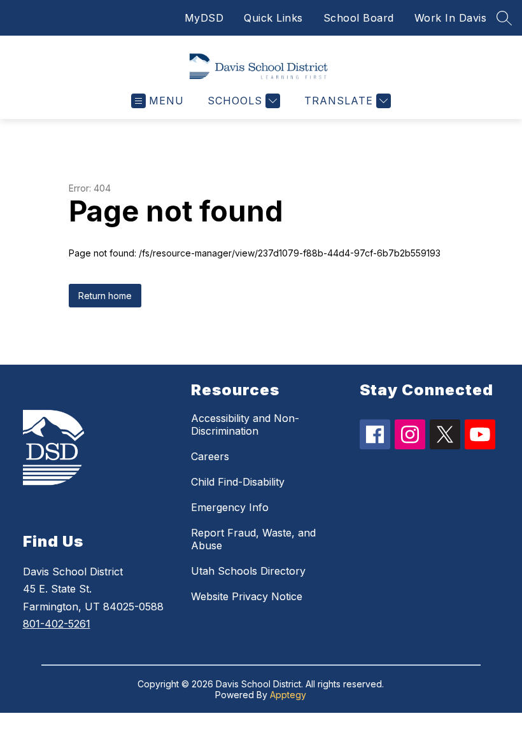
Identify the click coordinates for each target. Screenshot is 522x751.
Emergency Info (230, 507)
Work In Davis (450, 17)
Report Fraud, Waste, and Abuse (253, 539)
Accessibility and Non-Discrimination (245, 424)
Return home (105, 295)
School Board (358, 17)
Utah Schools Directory (248, 571)
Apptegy (288, 694)
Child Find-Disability (238, 481)
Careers (210, 456)
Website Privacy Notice (246, 596)
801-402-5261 (56, 623)
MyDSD (204, 17)
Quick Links (273, 17)
